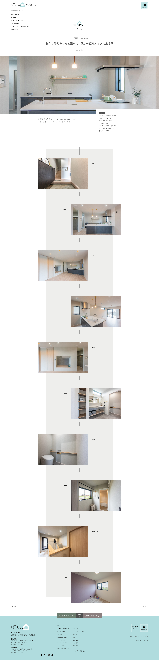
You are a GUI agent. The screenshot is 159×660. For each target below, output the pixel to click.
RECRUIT (18, 30)
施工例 (67, 634)
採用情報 (68, 646)
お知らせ (68, 628)
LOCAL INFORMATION (24, 26)
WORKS (17, 17)
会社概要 (68, 640)
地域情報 (68, 643)
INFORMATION (21, 11)
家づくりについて (70, 631)
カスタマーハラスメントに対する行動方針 (71, 651)
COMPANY (19, 23)
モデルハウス (69, 637)
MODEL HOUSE (22, 20)
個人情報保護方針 (63, 648)
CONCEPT (22, 14)
